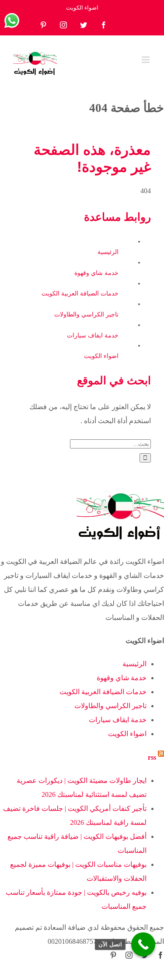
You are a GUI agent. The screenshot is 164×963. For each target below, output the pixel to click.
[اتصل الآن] (143, 944)
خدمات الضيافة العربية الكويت (80, 293)
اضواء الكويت (101, 356)
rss (152, 757)
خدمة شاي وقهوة (96, 273)
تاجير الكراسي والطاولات (86, 314)
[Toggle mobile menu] (146, 59)
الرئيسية (108, 252)
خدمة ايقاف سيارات (93, 335)
